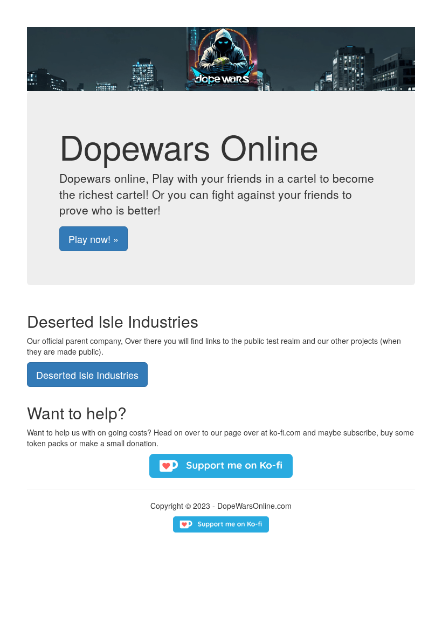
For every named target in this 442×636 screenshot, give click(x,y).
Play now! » (93, 239)
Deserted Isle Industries (87, 375)
